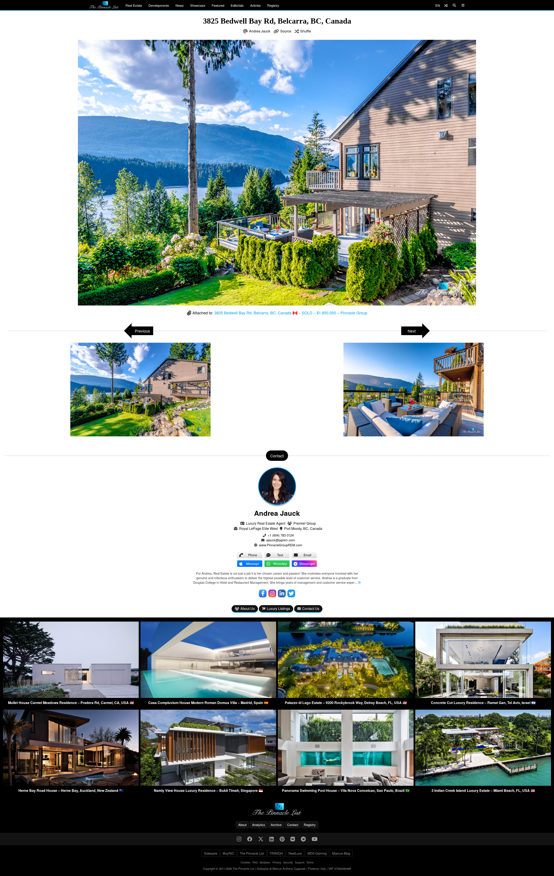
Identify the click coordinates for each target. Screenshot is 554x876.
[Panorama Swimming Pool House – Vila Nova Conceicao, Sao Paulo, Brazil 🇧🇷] (346, 784)
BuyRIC (228, 853)
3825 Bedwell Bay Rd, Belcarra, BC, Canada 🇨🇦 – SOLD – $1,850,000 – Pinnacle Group (290, 312)
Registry (273, 5)
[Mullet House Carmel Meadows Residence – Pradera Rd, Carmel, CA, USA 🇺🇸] (71, 696)
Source (285, 31)
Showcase (197, 5)
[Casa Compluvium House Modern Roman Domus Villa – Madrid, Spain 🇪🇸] (208, 696)
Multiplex (265, 862)
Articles (255, 5)
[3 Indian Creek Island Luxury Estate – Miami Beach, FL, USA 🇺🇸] (483, 784)
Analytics (258, 824)
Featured (218, 5)
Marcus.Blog (341, 853)
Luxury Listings (278, 608)
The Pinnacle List (252, 853)
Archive (276, 824)
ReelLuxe (295, 853)
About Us (247, 608)
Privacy (276, 862)
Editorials (237, 5)
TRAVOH (276, 853)
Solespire (210, 853)
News (180, 5)
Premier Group (304, 523)
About (242, 824)
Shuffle (305, 31)
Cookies (245, 862)
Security (288, 862)
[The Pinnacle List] (277, 809)
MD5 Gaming (317, 853)
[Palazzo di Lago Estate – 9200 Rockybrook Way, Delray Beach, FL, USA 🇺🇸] (346, 696)
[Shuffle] (446, 5)
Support (299, 862)
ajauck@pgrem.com (280, 540)
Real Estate (134, 5)
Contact (292, 824)
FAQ (255, 862)
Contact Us (310, 608)
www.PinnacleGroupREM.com (280, 545)
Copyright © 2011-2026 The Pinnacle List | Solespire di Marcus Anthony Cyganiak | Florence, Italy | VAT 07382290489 (277, 868)
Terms (310, 862)
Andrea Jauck (259, 31)
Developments (158, 5)
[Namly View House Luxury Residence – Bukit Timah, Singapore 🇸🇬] (208, 784)
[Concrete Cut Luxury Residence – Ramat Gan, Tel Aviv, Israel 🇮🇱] (483, 696)
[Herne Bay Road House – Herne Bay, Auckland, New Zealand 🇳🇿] (71, 784)
